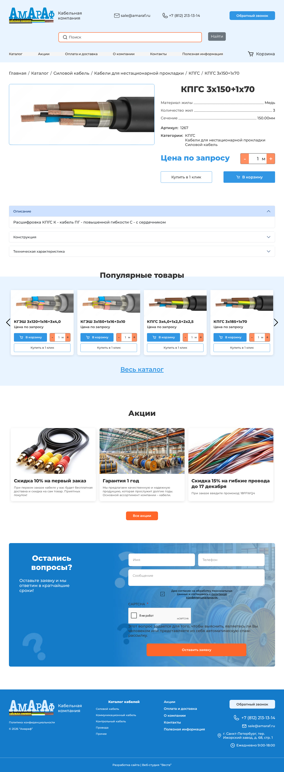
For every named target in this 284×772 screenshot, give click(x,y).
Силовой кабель (71, 73)
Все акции (142, 516)
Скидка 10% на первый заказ (50, 481)
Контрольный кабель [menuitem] (111, 721)
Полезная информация (202, 54)
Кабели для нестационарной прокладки (139, 73)
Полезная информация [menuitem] (184, 729)
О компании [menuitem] (175, 716)
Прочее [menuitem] (101, 733)
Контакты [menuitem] (172, 722)
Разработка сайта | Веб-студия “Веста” (142, 765)
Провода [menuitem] (102, 727)
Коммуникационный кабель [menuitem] (116, 715)
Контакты (158, 54)
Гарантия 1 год (121, 481)
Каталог (15, 54)
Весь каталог (142, 369)
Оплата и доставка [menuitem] (180, 709)
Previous (8, 322)
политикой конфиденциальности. (206, 595)
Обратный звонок (252, 16)
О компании (124, 54)
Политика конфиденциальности (32, 722)
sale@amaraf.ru (135, 15)
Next (276, 322)
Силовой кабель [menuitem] (107, 708)
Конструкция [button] (24, 237)
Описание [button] (22, 211)
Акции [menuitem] (169, 702)
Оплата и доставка (81, 54)
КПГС (194, 73)
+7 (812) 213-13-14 (184, 15)
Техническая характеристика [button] (39, 251)
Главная (17, 73)
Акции (43, 54)
